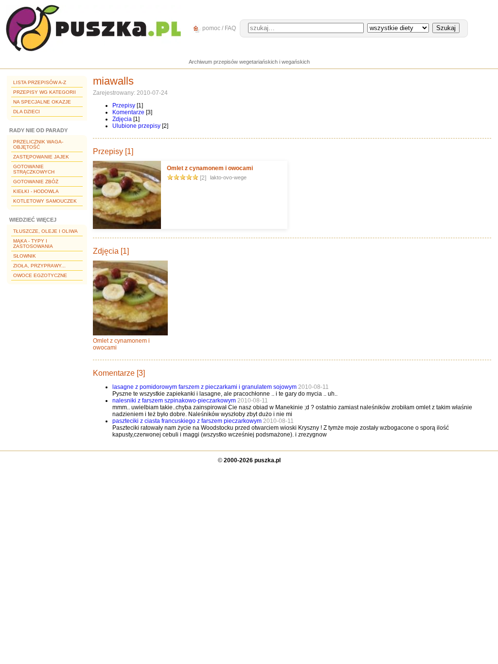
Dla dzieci (26, 111)
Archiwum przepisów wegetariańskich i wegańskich (249, 62)
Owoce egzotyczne (40, 275)
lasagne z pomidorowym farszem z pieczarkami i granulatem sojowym (204, 387)
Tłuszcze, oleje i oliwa (45, 231)
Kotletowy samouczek (45, 201)
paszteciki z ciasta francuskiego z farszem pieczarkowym (187, 421)
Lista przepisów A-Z (39, 82)
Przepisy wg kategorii (44, 92)
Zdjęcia (122, 119)
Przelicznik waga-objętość (38, 144)
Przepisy (123, 105)
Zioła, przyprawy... (39, 265)
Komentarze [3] (119, 373)
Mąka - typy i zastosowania (33, 243)
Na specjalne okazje (42, 102)
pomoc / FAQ (218, 28)
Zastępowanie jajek (41, 156)
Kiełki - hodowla (36, 191)
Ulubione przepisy (136, 125)
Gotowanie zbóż (35, 181)
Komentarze (128, 112)
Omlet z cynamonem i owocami (210, 168)
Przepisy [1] (113, 151)
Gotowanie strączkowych (33, 169)
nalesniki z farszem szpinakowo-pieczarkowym (174, 400)
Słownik (24, 256)
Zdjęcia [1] (111, 251)
